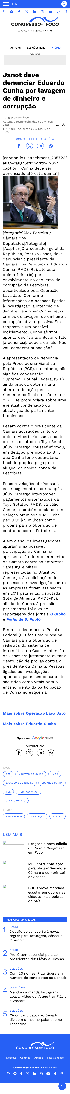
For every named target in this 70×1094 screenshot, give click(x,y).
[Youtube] (50, 12)
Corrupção (37, 816)
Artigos (38, 1057)
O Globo (58, 614)
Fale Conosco (55, 1057)
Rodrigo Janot (28, 791)
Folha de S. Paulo (23, 619)
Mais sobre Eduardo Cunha (29, 723)
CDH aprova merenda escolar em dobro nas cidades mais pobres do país (46, 894)
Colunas (25, 1057)
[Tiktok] (58, 12)
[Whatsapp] (4, 12)
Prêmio (56, 47)
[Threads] (66, 12)
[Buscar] (64, 4)
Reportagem (14, 816)
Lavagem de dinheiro (19, 783)
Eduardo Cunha (52, 783)
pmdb (54, 774)
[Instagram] (42, 12)
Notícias (15, 47)
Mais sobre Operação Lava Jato (34, 713)
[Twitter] (26, 12)
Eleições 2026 (36, 47)
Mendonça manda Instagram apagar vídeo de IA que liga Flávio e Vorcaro (38, 996)
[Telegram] (11, 12)
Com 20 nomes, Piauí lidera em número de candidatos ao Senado (38, 975)
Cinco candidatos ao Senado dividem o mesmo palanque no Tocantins (36, 1019)
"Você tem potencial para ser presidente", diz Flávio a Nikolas (37, 956)
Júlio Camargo (15, 800)
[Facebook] (19, 12)
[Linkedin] (34, 12)
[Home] (35, 21)
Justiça (57, 816)
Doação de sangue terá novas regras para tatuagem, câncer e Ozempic (36, 935)
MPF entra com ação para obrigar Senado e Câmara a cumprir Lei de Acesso (47, 870)
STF (8, 774)
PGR (8, 791)
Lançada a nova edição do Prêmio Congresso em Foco (47, 848)
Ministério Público (30, 774)
